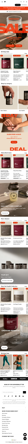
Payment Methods (8, 436)
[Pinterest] (19, 396)
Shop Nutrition (10, 45)
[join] (24, 392)
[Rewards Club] (25, 438)
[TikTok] (8, 396)
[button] (11, 48)
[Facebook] (12, 396)
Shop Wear (18, 45)
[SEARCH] (21, 2)
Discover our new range (7, 280)
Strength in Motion (6, 417)
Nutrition (18, 4)
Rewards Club (5, 427)
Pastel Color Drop (6, 423)
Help (3, 408)
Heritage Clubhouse (6, 421)
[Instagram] (4, 396)
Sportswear (24, 4)
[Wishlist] (23, 1)
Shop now (14, 142)
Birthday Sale (5, 425)
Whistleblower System (7, 433)
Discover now (5, 213)
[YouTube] (15, 396)
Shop (26, 53)
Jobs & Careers (5, 429)
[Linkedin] (23, 396)
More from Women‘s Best (10, 411)
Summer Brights (5, 419)
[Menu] (2, 1)
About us (4, 431)
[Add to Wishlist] (11, 366)
